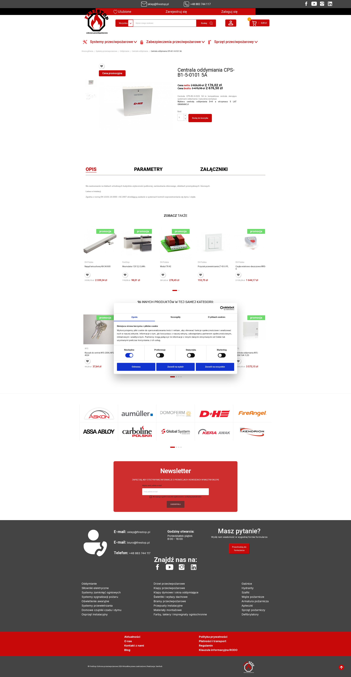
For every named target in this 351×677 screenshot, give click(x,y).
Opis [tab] (91, 170)
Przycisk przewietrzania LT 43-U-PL (213, 266)
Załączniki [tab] (214, 170)
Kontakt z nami (134, 645)
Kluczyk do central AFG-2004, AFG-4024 (99, 354)
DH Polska (89, 262)
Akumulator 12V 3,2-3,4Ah (133, 266)
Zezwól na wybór (175, 367)
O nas (128, 641)
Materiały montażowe (168, 610)
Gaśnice (247, 583)
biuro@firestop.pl (138, 542)
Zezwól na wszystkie (215, 367)
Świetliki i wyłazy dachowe (171, 596)
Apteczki (247, 605)
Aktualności (132, 636)
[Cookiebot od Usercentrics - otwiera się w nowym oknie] (222, 308)
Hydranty (248, 588)
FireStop (126, 262)
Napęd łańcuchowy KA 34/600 (98, 266)
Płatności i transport (212, 641)
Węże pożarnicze (253, 596)
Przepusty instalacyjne (168, 605)
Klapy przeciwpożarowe (169, 588)
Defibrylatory (250, 614)
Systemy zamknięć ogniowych (101, 592)
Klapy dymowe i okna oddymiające (176, 592)
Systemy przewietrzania (97, 605)
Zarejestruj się (176, 12)
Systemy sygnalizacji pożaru (100, 596)
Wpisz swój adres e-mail (152, 485)
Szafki (245, 592)
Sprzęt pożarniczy (253, 610)
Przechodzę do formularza (239, 548)
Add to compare (113, 284)
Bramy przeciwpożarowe (170, 601)
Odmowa (136, 367)
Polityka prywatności (213, 636)
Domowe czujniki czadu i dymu (101, 610)
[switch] (160, 355)
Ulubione (124, 12)
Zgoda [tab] (134, 317)
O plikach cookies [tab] (216, 317)
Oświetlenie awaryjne (95, 601)
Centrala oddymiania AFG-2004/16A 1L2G (247, 354)
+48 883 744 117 (200, 4)
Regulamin (206, 645)
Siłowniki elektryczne (95, 588)
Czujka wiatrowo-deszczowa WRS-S (251, 267)
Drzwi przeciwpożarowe (169, 583)
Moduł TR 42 (165, 266)
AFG (86, 348)
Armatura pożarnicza (255, 601)
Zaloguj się (229, 12)
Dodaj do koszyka (200, 118)
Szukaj (204, 23)
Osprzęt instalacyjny (95, 614)
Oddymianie (89, 583)
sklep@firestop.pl (158, 4)
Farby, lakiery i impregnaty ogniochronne (180, 614)
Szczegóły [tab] (176, 317)
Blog (127, 650)
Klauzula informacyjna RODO (218, 650)
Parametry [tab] (148, 170)
